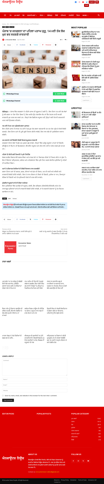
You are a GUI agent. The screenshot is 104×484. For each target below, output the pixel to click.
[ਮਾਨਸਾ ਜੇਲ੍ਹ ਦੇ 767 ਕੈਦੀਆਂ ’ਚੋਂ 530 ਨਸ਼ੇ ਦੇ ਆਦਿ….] (12, 326)
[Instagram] (79, 2)
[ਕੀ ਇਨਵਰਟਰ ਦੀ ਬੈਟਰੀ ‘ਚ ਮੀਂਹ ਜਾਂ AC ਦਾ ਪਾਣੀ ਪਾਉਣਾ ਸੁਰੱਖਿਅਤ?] (75, 115)
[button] (99, 15)
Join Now (60, 94)
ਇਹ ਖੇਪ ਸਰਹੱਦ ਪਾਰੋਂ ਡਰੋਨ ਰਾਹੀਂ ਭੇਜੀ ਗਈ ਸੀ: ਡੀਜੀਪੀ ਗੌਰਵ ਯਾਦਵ (91, 78)
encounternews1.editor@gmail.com (47, 472)
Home (4, 24)
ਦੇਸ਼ (8, 24)
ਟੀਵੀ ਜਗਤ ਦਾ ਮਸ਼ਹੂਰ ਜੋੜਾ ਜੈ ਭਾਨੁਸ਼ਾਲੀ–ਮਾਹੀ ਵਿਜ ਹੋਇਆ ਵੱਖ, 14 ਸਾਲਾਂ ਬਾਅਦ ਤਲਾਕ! (90, 144)
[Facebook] (75, 2)
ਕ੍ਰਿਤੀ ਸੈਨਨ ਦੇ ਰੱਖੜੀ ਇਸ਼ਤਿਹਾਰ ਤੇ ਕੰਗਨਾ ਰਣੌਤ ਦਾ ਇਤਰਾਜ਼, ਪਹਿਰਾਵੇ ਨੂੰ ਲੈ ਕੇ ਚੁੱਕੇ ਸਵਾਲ (57, 311)
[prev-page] (3, 347)
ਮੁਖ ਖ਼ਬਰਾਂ (12, 27)
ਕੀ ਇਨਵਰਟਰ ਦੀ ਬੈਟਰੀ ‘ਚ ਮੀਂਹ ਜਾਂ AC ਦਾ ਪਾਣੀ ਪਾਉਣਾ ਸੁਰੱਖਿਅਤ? (91, 115)
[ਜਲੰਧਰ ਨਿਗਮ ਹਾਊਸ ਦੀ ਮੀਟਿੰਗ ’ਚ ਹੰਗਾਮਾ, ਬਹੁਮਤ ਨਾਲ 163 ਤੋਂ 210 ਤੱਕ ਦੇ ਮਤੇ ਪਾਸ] (35, 299)
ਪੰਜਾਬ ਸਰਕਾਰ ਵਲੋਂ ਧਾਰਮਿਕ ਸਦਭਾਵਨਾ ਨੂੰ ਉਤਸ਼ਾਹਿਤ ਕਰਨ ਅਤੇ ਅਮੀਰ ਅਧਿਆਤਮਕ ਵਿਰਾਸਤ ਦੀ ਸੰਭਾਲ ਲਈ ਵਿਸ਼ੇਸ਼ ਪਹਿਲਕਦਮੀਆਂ (91, 50)
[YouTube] (83, 2)
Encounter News (11, 39)
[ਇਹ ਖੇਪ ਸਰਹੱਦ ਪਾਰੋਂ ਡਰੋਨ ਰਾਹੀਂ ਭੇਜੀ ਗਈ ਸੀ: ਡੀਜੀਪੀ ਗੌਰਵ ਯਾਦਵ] (75, 78)
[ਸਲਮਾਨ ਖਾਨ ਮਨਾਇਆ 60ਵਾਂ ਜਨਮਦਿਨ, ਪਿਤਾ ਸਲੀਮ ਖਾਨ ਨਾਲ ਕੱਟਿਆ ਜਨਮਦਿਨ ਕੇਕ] (75, 170)
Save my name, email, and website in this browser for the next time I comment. (31, 395)
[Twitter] (86, 2)
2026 (9, 198)
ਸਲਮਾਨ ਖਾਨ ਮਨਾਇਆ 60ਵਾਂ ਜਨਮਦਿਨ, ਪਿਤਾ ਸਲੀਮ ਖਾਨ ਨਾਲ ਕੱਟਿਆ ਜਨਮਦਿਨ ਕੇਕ (92, 170)
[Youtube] (88, 461)
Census (15, 198)
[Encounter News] (3, 40)
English (92, 2)
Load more (86, 100)
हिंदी (97, 2)
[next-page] (6, 347)
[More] (56, 45)
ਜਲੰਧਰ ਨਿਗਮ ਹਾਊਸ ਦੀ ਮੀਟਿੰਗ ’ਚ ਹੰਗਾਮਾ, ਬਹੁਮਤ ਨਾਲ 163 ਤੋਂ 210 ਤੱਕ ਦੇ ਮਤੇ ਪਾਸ (34, 311)
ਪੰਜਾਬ (7, 27)
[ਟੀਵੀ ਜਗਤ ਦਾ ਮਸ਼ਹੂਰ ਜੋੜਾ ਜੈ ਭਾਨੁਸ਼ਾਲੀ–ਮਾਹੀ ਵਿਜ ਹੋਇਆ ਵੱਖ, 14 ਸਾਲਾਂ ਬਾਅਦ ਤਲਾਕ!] (75, 144)
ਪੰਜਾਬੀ (86, 5)
